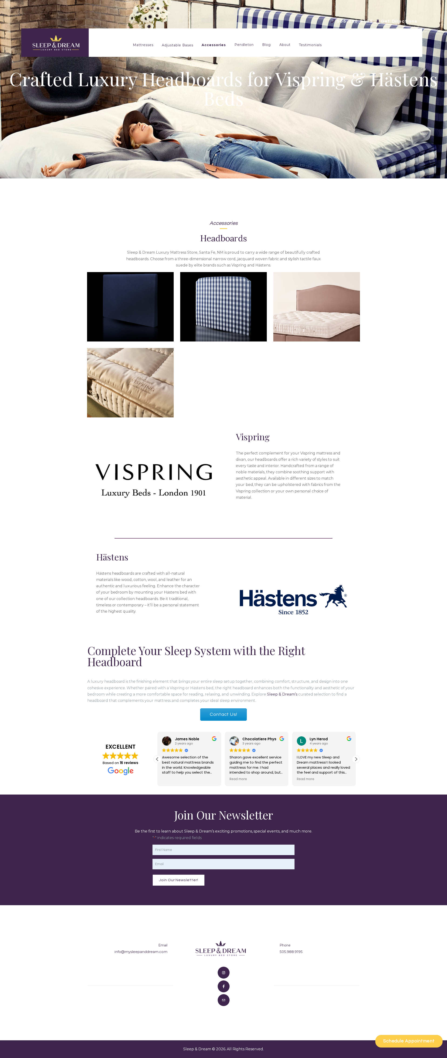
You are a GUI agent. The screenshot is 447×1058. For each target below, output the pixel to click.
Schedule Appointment (409, 1041)
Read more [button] (238, 779)
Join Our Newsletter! (178, 880)
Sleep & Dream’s (282, 694)
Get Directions (399, 21)
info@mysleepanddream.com (141, 951)
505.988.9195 (291, 951)
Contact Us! (223, 714)
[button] (355, 759)
